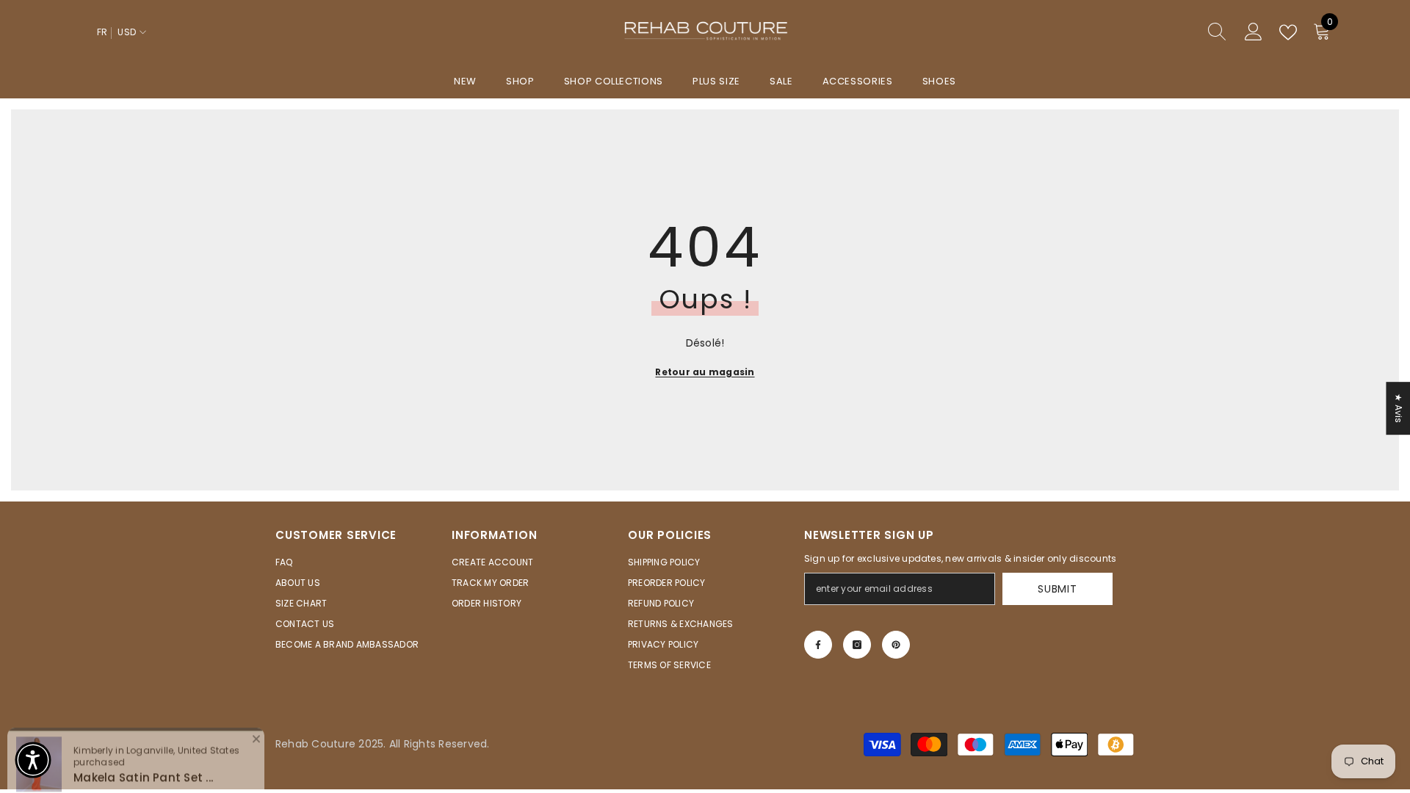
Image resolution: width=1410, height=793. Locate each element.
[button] (33, 760)
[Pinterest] (896, 645)
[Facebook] (818, 645)
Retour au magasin (704, 372)
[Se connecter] (1253, 32)
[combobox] (1150, 32)
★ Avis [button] (1398, 408)
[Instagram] (857, 645)
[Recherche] (1164, 32)
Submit (1057, 589)
